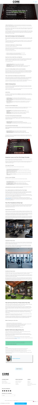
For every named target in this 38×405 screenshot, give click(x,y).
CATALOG (17, 383)
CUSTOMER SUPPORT (5, 379)
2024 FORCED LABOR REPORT (32, 384)
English (35, 401)
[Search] (34, 2)
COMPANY (29, 379)
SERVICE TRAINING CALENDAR (6, 383)
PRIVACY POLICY (30, 383)
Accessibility (29, 400)
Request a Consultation (20, 403)
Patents (32, 400)
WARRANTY (17, 384)
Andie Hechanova (16, 358)
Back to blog (19, 368)
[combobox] (35, 401)
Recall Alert (19, 400)
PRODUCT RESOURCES (19, 379)
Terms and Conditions (24, 400)
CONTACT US (29, 385)
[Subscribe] (14, 395)
